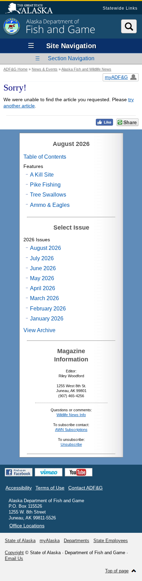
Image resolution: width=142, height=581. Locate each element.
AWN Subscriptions (71, 429)
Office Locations (26, 525)
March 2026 (44, 298)
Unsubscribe (71, 444)
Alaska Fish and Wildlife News (86, 69)
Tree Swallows (48, 195)
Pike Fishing (45, 185)
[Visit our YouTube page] (78, 472)
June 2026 (43, 268)
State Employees (110, 540)
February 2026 (48, 308)
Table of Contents (44, 157)
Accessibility (19, 487)
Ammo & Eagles (50, 205)
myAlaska (50, 540)
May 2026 (42, 278)
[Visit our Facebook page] (18, 472)
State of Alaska (32, 9)
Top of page (117, 570)
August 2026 (45, 248)
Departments (76, 540)
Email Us (14, 558)
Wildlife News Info (71, 415)
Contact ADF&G (85, 487)
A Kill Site (42, 175)
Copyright (14, 552)
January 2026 (46, 318)
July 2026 (42, 258)
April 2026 (42, 288)
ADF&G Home (15, 69)
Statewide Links (120, 8)
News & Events (45, 69)
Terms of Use (50, 487)
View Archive (39, 330)
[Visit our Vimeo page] (48, 472)
